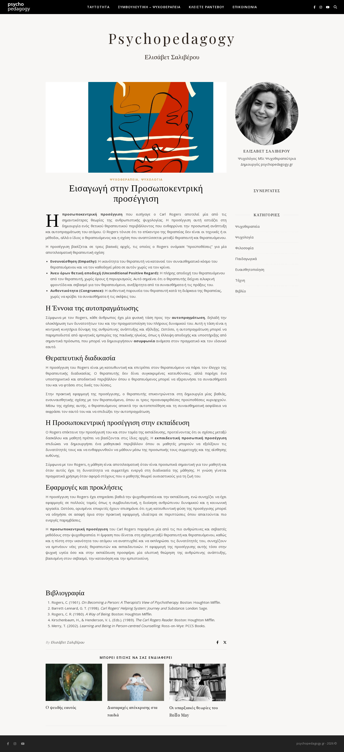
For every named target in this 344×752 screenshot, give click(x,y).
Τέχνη (240, 280)
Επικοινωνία (245, 7)
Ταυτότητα (98, 7)
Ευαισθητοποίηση (249, 269)
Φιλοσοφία (244, 248)
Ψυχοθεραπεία (124, 180)
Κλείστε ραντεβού (206, 7)
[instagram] (321, 7)
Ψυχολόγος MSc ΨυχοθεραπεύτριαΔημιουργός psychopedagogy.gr (267, 158)
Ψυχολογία (152, 180)
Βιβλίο (240, 291)
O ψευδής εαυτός (61, 707)
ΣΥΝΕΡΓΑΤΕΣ (267, 190)
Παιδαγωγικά (246, 258)
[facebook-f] (315, 7)
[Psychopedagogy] (18, 6)
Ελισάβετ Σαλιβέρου (67, 642)
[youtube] (327, 7)
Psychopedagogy (172, 38)
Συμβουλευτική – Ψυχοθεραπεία (149, 7)
